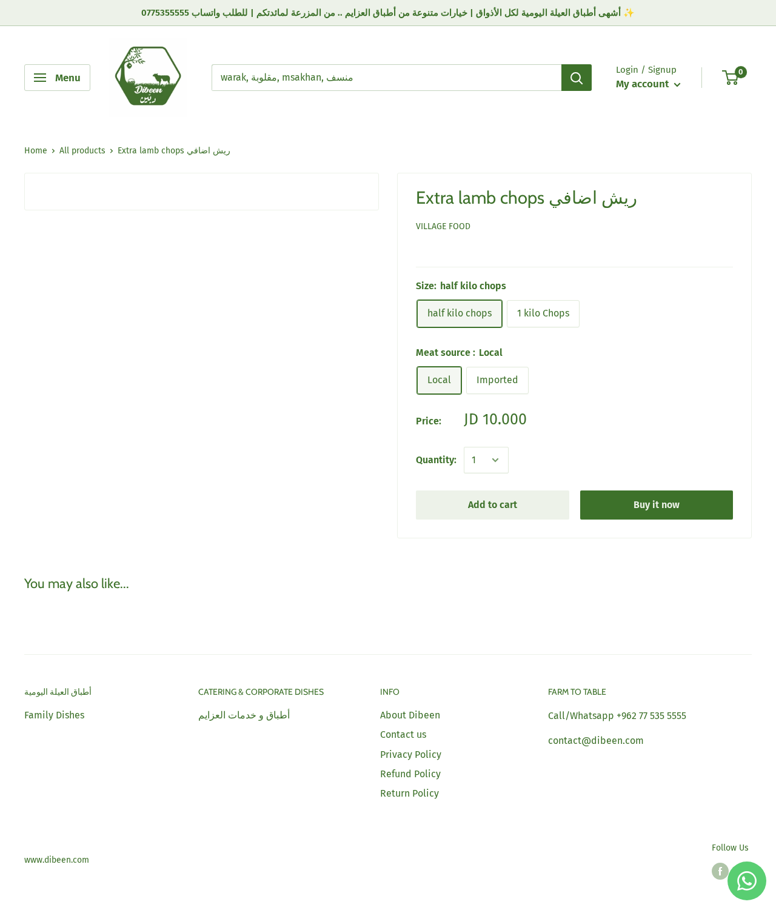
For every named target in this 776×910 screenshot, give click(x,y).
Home (35, 151)
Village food (443, 226)
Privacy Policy (410, 754)
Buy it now (657, 504)
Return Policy (409, 793)
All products (82, 151)
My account (643, 84)
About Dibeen (410, 715)
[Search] (576, 77)
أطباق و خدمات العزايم (244, 715)
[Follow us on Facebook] (720, 871)
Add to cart (492, 504)
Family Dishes (54, 715)
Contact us (403, 734)
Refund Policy (410, 774)
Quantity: (436, 460)
